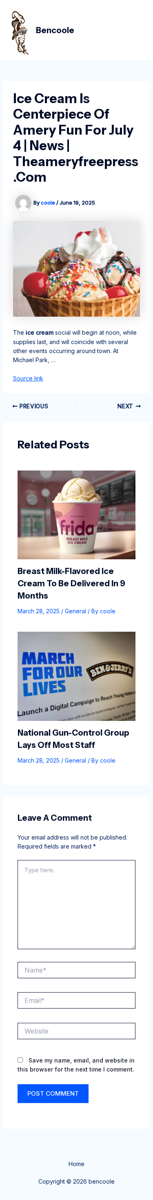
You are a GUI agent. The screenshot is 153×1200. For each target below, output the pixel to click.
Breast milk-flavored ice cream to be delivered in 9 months (71, 583)
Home (76, 1163)
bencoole (55, 30)
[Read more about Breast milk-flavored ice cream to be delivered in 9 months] (77, 514)
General (75, 611)
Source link (28, 378)
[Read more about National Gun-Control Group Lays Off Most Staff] (77, 675)
